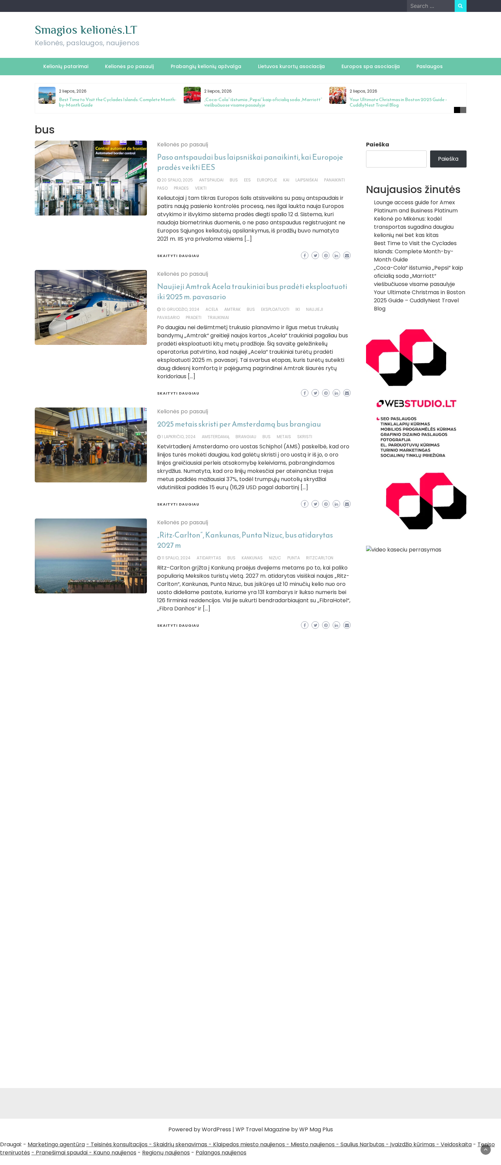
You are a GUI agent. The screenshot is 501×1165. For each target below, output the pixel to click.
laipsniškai (306, 180)
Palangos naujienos (221, 1152)
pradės (181, 188)
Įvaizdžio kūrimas (412, 1144)
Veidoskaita (456, 1144)
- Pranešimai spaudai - (62, 1152)
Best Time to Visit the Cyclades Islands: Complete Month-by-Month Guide (118, 102)
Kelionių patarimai (65, 66)
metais (284, 437)
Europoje (267, 180)
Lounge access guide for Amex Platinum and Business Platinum (416, 206)
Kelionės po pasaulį (129, 66)
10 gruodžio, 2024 (180, 309)
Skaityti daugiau (178, 255)
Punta (293, 558)
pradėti (193, 317)
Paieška (377, 144)
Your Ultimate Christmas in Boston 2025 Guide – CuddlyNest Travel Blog (398, 102)
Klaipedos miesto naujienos (249, 1144)
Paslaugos (429, 66)
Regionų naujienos (166, 1152)
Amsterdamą (215, 437)
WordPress (216, 1129)
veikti (201, 188)
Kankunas (252, 558)
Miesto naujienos (313, 1144)
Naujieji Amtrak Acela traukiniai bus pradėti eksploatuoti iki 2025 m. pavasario (252, 291)
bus (234, 180)
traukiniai (218, 317)
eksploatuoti (275, 309)
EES (247, 180)
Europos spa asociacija (370, 66)
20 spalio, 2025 (177, 180)
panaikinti (334, 180)
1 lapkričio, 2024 (179, 437)
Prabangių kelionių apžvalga (206, 66)
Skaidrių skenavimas (180, 1144)
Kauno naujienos (114, 1152)
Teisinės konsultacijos (119, 1144)
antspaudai (211, 180)
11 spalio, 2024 (176, 558)
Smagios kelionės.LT (86, 29)
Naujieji (314, 309)
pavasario (168, 317)
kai (286, 180)
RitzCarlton (319, 558)
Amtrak (232, 309)
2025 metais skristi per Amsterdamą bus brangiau (239, 424)
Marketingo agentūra (56, 1144)
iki (297, 309)
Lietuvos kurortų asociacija (291, 66)
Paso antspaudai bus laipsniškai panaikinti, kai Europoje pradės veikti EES (250, 162)
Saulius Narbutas (362, 1144)
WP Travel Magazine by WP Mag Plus (284, 1129)
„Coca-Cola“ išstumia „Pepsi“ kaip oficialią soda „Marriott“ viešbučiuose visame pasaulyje (263, 102)
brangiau (246, 437)
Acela (212, 309)
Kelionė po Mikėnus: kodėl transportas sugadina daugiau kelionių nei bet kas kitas (414, 227)
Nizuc (275, 558)
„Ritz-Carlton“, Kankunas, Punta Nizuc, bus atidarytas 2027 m (245, 540)
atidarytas (209, 558)
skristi (304, 437)
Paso (162, 188)
